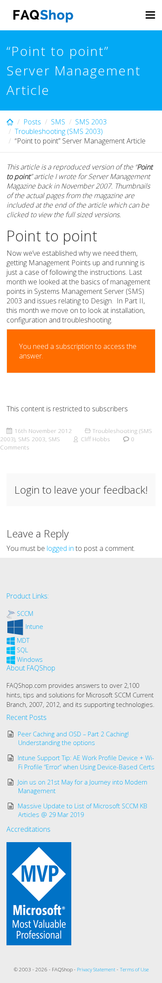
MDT (23, 640)
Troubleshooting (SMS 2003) (59, 131)
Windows (30, 659)
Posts (32, 122)
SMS (58, 122)
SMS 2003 (91, 122)
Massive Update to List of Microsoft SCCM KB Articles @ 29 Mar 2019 (82, 810)
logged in (60, 548)
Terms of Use (134, 969)
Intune (34, 626)
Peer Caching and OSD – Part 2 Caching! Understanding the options (73, 738)
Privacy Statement (96, 969)
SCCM (25, 613)
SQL (22, 650)
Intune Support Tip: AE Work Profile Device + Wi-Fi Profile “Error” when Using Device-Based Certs (86, 762)
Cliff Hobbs (95, 439)
